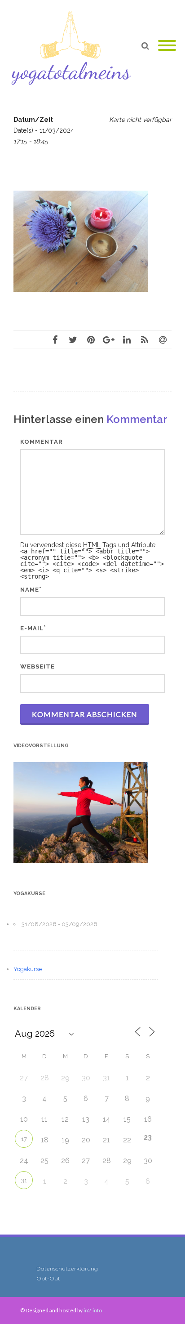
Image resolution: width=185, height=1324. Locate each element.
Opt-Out (48, 1278)
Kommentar (41, 442)
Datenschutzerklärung (67, 1268)
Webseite (37, 666)
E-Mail (32, 628)
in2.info (93, 1310)
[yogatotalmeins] (73, 46)
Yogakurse (27, 969)
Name (29, 590)
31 (24, 1180)
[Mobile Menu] (167, 46)
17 (24, 1139)
